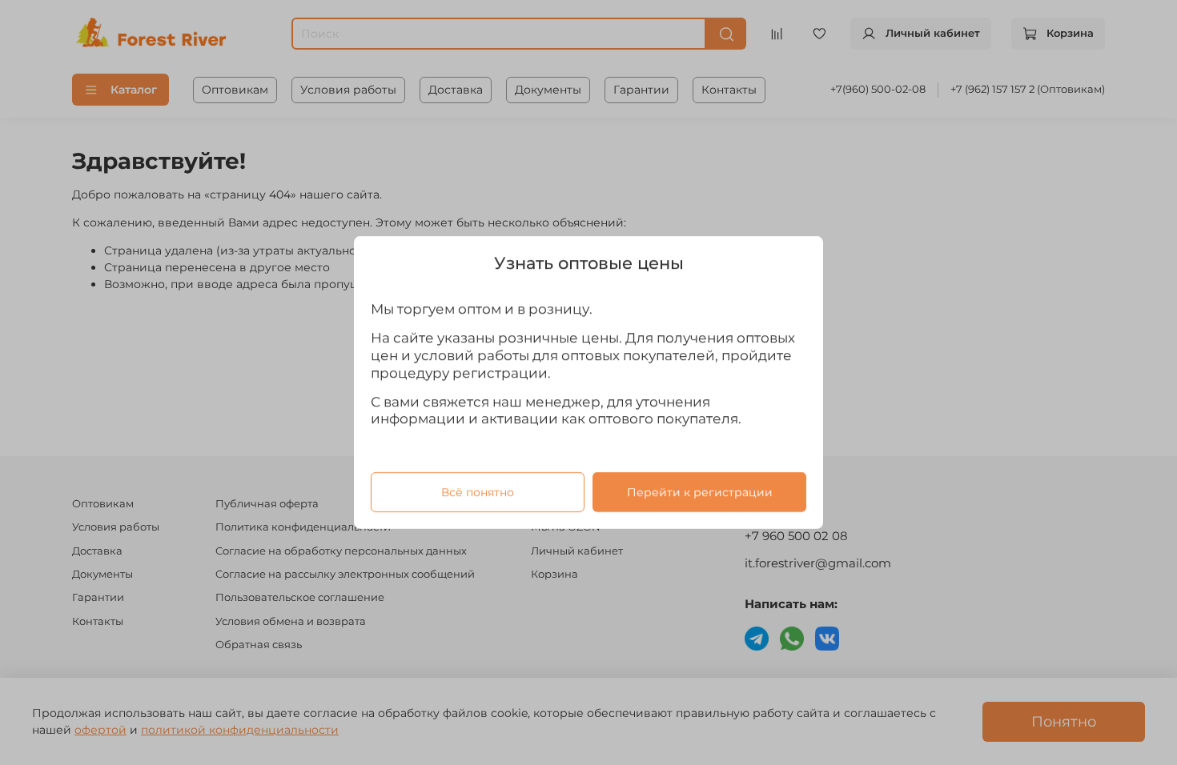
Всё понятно (477, 492)
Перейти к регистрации (700, 492)
